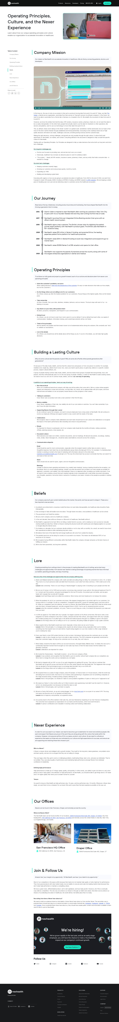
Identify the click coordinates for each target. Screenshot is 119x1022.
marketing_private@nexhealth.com (47, 454)
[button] (60, 3)
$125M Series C (62, 245)
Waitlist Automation (83, 1012)
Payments (59, 1001)
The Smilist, (73, 225)
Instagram (88, 903)
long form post (79, 691)
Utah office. (94, 245)
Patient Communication (84, 1007)
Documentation (103, 996)
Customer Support (104, 993)
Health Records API (61, 1015)
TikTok (108, 903)
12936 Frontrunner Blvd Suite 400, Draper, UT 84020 (86, 816)
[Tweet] (12, 93)
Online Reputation (83, 1001)
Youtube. (39, 905)
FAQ (101, 1010)
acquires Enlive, (88, 232)
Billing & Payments (83, 996)
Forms (58, 999)
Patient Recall (82, 1004)
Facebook (95, 903)
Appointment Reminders (84, 993)
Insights (59, 1007)
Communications (61, 996)
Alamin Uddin (49, 212)
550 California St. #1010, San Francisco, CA (52, 851)
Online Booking (82, 999)
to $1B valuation (91, 180)
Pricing (82, 3)
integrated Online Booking (75, 218)
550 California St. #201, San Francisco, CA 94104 (57, 818)
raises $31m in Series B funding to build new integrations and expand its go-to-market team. (76, 240)
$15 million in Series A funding (67, 232)
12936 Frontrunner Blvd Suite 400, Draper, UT (93, 851)
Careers (105, 1007)
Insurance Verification (62, 1004)
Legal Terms (102, 999)
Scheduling (59, 993)
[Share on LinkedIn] (15, 93)
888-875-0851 (89, 3)
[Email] (18, 93)
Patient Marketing (83, 1010)
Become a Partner (104, 1013)
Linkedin (101, 903)
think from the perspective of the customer (64, 285)
